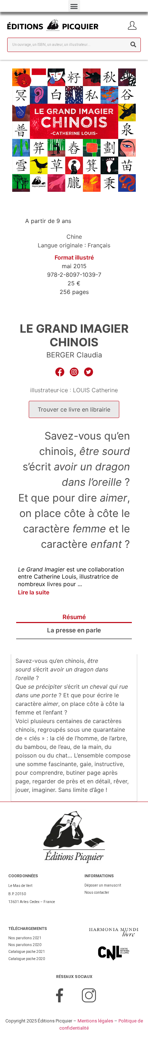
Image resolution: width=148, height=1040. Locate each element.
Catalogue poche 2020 (26, 959)
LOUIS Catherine (95, 390)
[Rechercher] (133, 45)
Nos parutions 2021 (24, 938)
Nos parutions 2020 (24, 945)
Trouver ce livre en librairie (74, 409)
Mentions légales (95, 1021)
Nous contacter (96, 892)
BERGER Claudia (74, 355)
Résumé (74, 617)
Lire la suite (33, 592)
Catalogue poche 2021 (26, 952)
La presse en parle (74, 630)
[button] (74, 6)
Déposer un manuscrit (102, 885)
